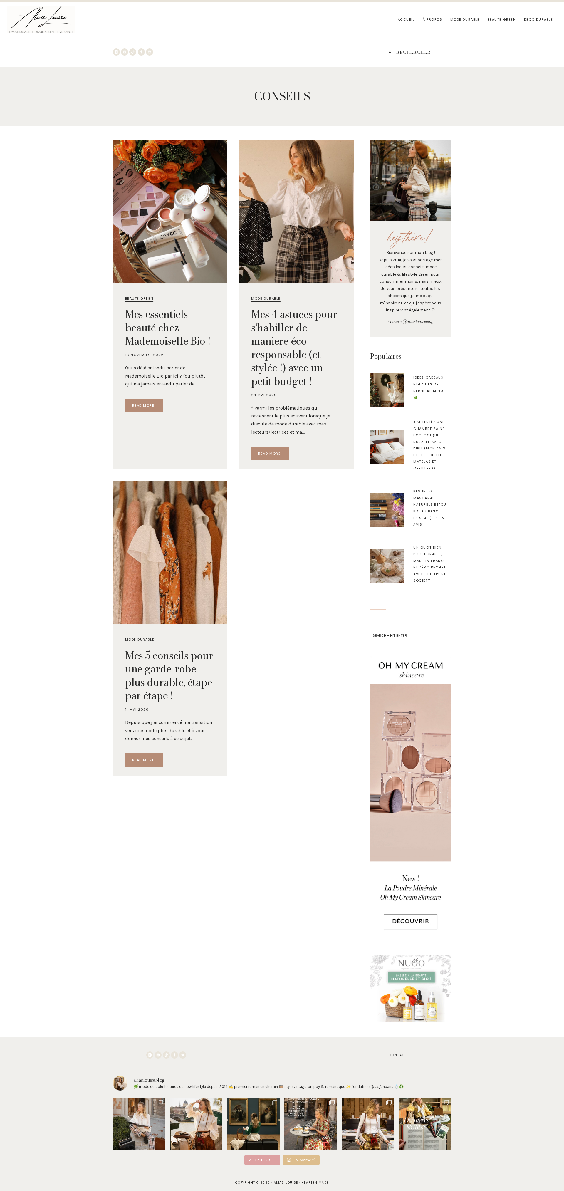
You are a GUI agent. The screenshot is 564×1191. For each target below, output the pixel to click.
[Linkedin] (149, 52)
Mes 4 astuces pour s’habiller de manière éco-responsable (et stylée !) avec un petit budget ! (294, 347)
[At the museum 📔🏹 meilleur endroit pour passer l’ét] (253, 1124)
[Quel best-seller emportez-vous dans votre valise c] (310, 1124)
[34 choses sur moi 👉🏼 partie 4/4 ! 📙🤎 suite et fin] (196, 1124)
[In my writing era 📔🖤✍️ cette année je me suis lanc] (139, 1124)
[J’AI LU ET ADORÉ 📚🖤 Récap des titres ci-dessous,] (425, 1124)
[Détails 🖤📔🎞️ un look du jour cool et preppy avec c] (368, 1124)
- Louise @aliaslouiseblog (410, 321)
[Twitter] (182, 1055)
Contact (397, 1055)
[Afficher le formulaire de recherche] (390, 52)
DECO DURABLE (538, 19)
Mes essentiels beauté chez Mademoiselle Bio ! (167, 327)
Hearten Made (315, 1182)
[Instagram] (116, 52)
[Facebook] (141, 52)
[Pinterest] (124, 52)
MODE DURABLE (464, 19)
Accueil (406, 19)
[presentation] (387, 390)
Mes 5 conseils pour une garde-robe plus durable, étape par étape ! (169, 676)
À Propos (432, 19)
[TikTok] (132, 52)
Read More (147, 406)
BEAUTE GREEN (502, 19)
